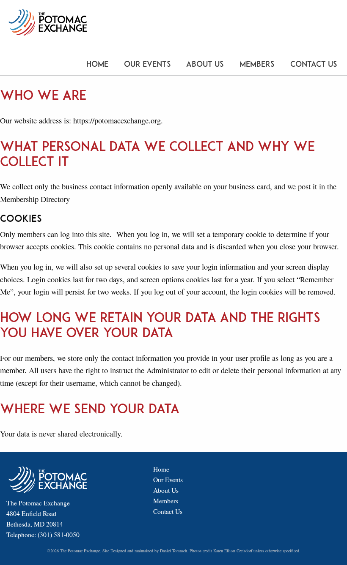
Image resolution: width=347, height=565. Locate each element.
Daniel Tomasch (173, 551)
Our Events (147, 63)
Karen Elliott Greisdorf (232, 551)
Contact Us (313, 63)
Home (97, 63)
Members (257, 63)
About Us (205, 63)
